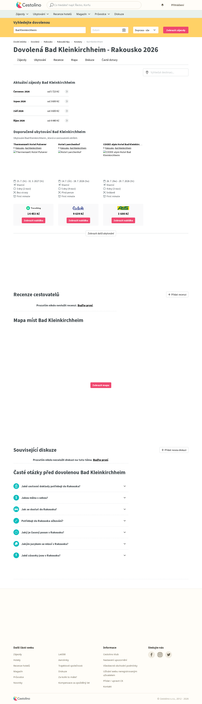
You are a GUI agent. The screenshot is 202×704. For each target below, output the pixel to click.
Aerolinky (63, 660)
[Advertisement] (100, 263)
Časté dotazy (109, 60)
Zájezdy (21, 60)
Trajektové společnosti (70, 665)
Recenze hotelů (62, 14)
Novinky (17, 682)
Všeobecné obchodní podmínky (120, 665)
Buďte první (85, 305)
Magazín (18, 671)
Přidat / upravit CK (113, 680)
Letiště (61, 654)
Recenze (58, 60)
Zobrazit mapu (100, 385)
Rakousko (19, 148)
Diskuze (119, 14)
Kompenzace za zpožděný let (74, 682)
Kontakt (107, 686)
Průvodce (18, 677)
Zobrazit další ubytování (101, 233)
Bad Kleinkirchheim (33, 148)
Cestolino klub (111, 654)
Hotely (17, 660)
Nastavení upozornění (115, 660)
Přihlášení (177, 5)
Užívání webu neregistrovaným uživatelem (120, 673)
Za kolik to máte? (67, 677)
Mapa (74, 60)
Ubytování (40, 60)
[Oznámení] (162, 5)
